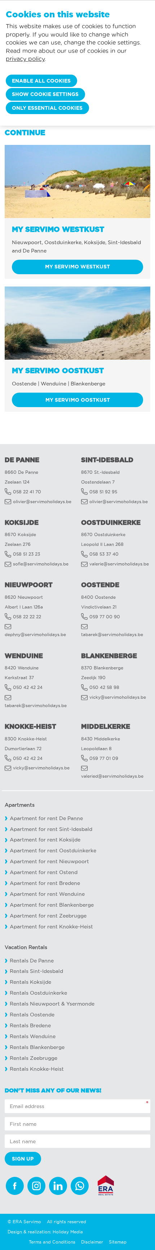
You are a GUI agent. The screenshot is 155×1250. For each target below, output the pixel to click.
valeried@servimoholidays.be (112, 776)
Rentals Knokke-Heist (37, 1069)
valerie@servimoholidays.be (119, 563)
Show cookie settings (45, 94)
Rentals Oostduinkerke (38, 993)
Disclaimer (92, 1241)
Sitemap (118, 1241)
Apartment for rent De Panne (46, 818)
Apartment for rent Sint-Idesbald (51, 829)
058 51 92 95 (103, 491)
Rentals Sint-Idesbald (36, 971)
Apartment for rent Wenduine (47, 894)
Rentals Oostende (32, 1014)
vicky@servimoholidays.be (117, 697)
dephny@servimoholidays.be (35, 634)
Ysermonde (80, 1004)
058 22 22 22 (27, 616)
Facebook (15, 1186)
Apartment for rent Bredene (45, 883)
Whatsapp (80, 1186)
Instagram (36, 1186)
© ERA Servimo (24, 1221)
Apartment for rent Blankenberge (52, 905)
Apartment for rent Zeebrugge (48, 916)
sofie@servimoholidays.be (40, 563)
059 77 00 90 (104, 616)
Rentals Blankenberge (37, 1047)
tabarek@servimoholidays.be (112, 634)
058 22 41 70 (27, 491)
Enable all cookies (41, 81)
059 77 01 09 (103, 758)
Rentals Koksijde (30, 982)
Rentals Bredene (30, 1025)
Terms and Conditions (52, 1241)
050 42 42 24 (28, 687)
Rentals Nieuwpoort (35, 1004)
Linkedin (58, 1186)
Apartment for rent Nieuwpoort (49, 861)
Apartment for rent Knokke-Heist (51, 926)
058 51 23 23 (26, 554)
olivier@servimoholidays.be (42, 501)
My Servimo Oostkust (77, 400)
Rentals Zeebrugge (33, 1058)
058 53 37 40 (104, 554)
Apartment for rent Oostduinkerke (53, 850)
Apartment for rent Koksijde (45, 840)
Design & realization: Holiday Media (45, 1231)
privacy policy (25, 58)
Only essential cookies (47, 108)
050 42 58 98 (104, 687)
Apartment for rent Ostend (44, 872)
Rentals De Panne (32, 960)
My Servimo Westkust (77, 266)
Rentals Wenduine (33, 1036)
